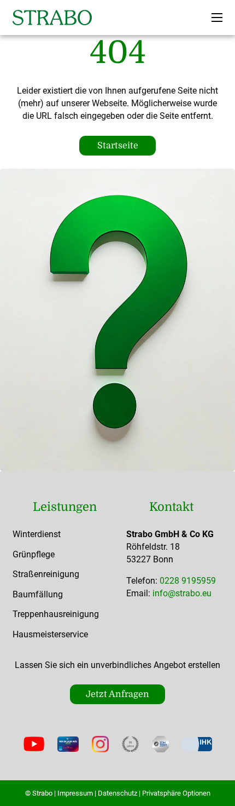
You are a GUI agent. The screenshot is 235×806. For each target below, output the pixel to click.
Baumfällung (38, 594)
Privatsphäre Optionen (176, 793)
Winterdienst (37, 534)
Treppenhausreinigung (56, 614)
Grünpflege (34, 554)
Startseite (117, 145)
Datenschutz (117, 793)
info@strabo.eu (182, 593)
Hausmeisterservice (50, 634)
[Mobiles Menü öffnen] (217, 17)
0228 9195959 (188, 580)
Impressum (75, 793)
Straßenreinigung (46, 574)
